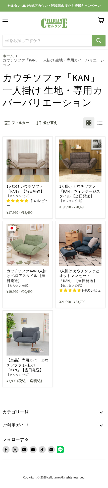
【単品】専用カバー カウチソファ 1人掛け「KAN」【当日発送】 (28, 365)
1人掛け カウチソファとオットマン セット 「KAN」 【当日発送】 (79, 276)
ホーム (8, 56)
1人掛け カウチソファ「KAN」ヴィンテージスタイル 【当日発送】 (79, 191)
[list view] (99, 122)
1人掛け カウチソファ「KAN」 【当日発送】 (25, 189)
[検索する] (98, 40)
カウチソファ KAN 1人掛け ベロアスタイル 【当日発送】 (27, 276)
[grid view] (88, 122)
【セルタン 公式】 (19, 196)
